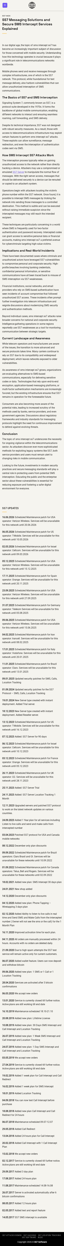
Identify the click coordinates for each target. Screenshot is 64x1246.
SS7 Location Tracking (49, 1235)
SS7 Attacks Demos (12, 1235)
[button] (5, 5)
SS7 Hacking (30, 1235)
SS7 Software (29, 1237)
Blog (40, 1237)
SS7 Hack (6, 16)
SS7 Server (18, 172)
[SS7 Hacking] (32, 5)
